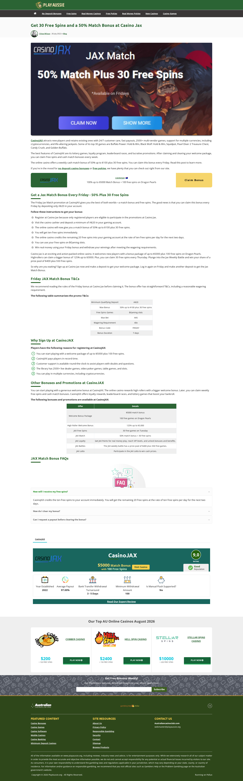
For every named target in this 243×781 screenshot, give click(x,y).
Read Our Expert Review (121, 601)
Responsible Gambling (103, 731)
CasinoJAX (37, 140)
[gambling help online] (129, 705)
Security (97, 735)
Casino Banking (38, 739)
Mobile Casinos (38, 735)
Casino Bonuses (38, 723)
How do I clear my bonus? (46, 511)
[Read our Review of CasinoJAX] (49, 179)
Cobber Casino (75, 639)
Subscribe (159, 689)
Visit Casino (140, 567)
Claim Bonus (194, 180)
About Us (97, 723)
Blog (65, 33)
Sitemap (97, 743)
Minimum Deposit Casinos (43, 743)
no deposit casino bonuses (73, 168)
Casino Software (39, 731)
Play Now (75, 660)
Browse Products (101, 747)
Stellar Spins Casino (196, 639)
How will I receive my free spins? (50, 491)
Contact (96, 739)
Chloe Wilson (44, 33)
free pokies (99, 168)
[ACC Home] (35, 13)
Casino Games (37, 727)
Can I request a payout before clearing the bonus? (59, 519)
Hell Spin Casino (136, 639)
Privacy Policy (99, 727)
